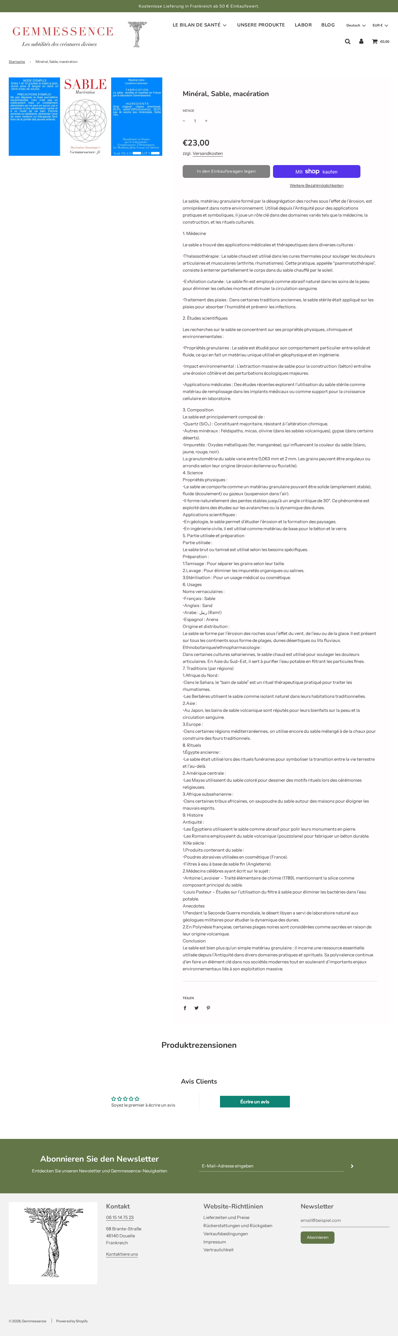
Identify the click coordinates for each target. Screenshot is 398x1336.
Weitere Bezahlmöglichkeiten (317, 185)
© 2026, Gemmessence (27, 1321)
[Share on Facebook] (186, 1007)
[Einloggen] (361, 41)
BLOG (328, 25)
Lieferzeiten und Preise (226, 1217)
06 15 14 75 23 (120, 1217)
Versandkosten (208, 153)
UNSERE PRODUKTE (261, 25)
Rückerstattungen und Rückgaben (237, 1225)
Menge (188, 111)
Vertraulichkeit (218, 1249)
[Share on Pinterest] (208, 1007)
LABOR (303, 25)
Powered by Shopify (72, 1321)
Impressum (214, 1242)
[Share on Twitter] (196, 1007)
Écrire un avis (254, 1102)
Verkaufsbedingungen (225, 1233)
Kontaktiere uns (122, 1254)
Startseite (17, 61)
